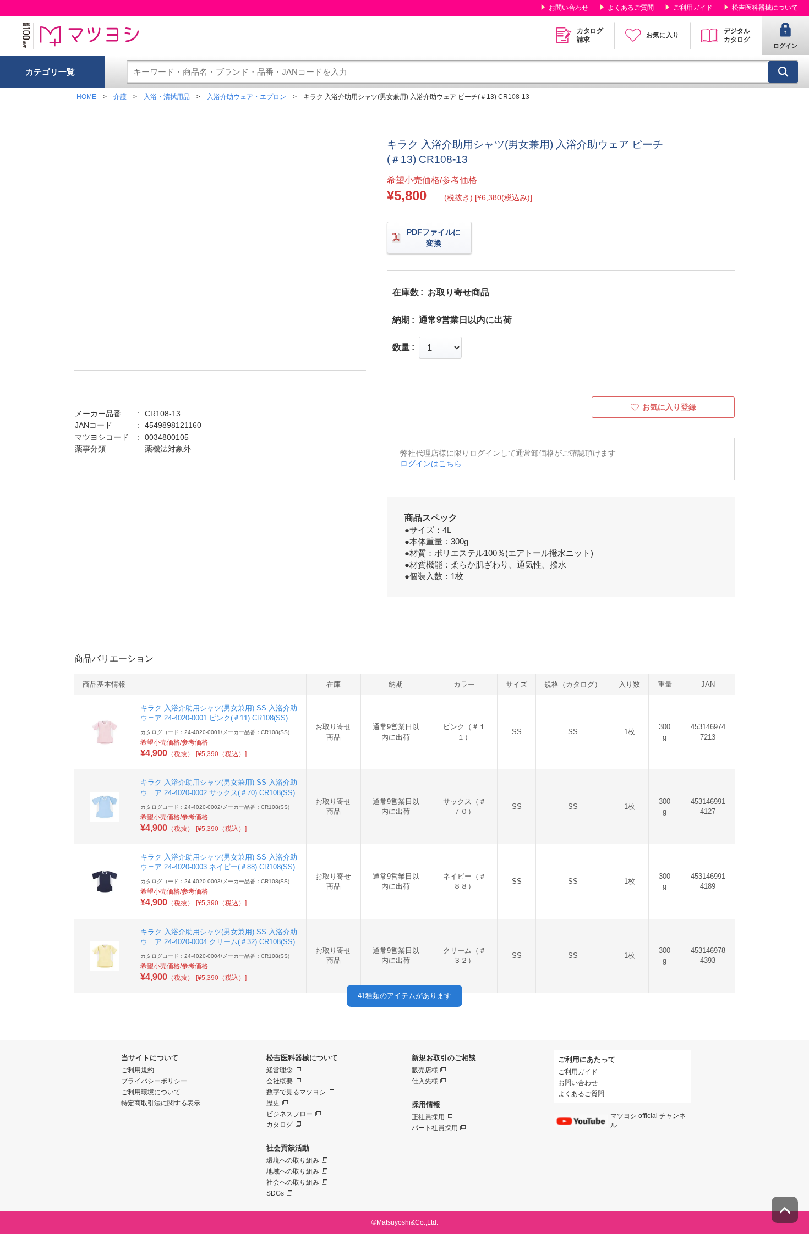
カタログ (279, 1124)
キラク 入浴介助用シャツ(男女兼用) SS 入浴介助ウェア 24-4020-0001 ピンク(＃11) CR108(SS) (218, 713)
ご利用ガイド (693, 8)
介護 (120, 97)
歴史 (273, 1103)
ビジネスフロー (289, 1114)
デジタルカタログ (737, 35)
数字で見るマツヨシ (296, 1092)
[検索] (783, 72)
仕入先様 (425, 1081)
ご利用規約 (137, 1070)
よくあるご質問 (631, 8)
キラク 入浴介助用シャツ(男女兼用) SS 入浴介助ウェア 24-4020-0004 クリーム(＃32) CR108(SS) (218, 937)
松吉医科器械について (765, 8)
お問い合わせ (568, 8)
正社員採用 (428, 1117)
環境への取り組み (292, 1160)
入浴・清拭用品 (167, 97)
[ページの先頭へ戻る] (785, 1210)
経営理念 (279, 1070)
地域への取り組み (292, 1171)
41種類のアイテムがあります (404, 995)
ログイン (785, 45)
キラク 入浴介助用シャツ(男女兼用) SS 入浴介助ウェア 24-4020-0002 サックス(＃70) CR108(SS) (218, 787)
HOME (86, 97)
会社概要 (279, 1081)
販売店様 (425, 1070)
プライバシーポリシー (154, 1081)
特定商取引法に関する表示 (160, 1103)
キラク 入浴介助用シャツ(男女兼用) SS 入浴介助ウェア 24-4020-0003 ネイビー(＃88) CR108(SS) (218, 862)
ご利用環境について (151, 1092)
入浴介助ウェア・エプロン (246, 97)
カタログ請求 (590, 35)
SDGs (275, 1193)
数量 (401, 347)
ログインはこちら (431, 463)
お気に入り (662, 35)
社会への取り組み (292, 1182)
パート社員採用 (435, 1128)
